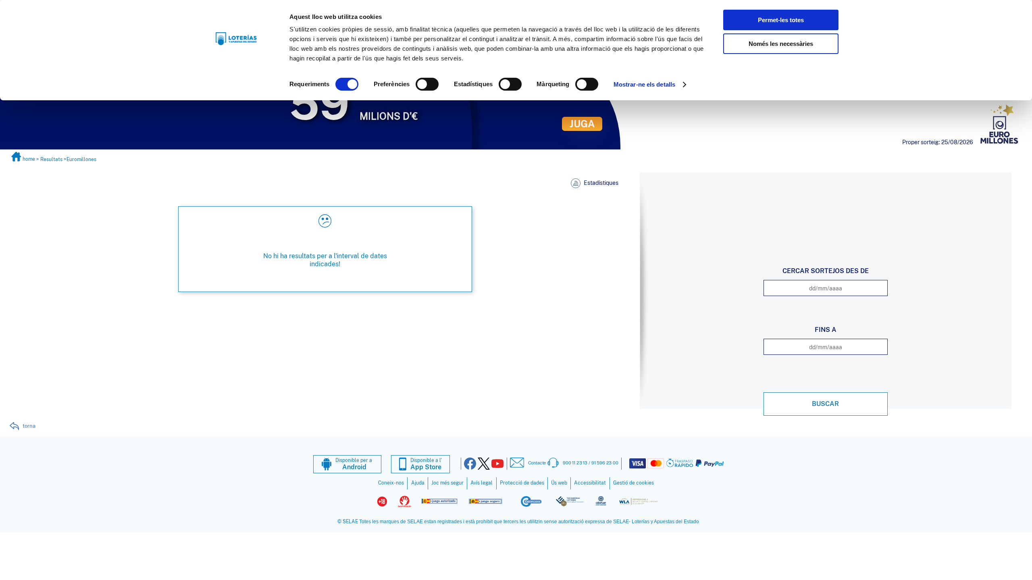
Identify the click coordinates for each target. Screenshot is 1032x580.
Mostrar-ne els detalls (644, 84)
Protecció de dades (522, 483)
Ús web (559, 483)
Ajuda (417, 483)
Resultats (51, 159)
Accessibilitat (590, 483)
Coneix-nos (391, 483)
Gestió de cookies (633, 483)
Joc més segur (447, 483)
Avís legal (481, 483)
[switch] (427, 84)
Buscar (825, 404)
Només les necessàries (781, 43)
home (28, 159)
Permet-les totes (781, 20)
